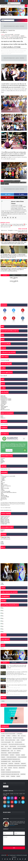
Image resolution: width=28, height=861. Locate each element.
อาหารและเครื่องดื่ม (22, 746)
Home (2, 34)
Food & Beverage (22, 757)
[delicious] (22, 1)
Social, (10, 53)
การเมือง (3, 735)
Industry (23, 763)
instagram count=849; (5, 522)
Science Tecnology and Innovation (10, 774)
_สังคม (2, 493)
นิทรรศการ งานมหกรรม (18, 737)
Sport (7, 776)
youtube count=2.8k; (5, 519)
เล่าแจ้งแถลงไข (4, 499)
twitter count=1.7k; (4, 517)
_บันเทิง (2, 487)
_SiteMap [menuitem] (2, 408)
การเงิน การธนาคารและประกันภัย (8, 733)
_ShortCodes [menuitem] (3, 407)
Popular (14, 662)
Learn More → (13, 825)
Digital (19, 750)
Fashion (2, 543)
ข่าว (1, 475)
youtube (2, 460)
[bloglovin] (13, 1)
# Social (6, 183)
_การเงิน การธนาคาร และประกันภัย (8, 476)
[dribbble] (14, 1)
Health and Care (16, 761)
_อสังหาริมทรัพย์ (4, 495)
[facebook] (5, 1)
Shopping (23, 774)
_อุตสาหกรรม (3, 497)
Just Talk (2, 37)
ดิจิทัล (2, 737)
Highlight (22, 35)
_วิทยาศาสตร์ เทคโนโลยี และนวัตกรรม (8, 492)
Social (7, 37)
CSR (12, 750)
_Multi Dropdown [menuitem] (4, 406)
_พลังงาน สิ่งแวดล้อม (5, 488)
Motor (10, 767)
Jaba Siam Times (6, 537)
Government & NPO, (20, 52)
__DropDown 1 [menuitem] (4, 401)
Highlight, (3, 53)
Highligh (11, 763)
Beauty (2, 542)
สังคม (2, 746)
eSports (12, 755)
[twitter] (7, 1)
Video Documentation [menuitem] (5, 409)
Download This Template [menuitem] (6, 398)
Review (3, 769)
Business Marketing (18, 748)
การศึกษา (8, 735)
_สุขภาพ (2, 494)
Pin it (9, 197)
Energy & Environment (13, 752)
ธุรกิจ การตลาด (8, 737)
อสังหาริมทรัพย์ (13, 746)
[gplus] (9, 1)
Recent (5, 662)
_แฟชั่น (2, 489)
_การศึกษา (3, 479)
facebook (23, 275)
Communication (5, 750)
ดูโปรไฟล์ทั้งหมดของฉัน (5, 539)
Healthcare (4, 763)
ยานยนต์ (22, 740)
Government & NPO (15, 35)
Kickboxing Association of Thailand (17, 765)
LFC (2, 767)
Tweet (9, 194)
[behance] (18, 1)
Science (8, 769)
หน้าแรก (2, 642)
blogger (5, 275)
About (2, 416)
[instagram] (20, 1)
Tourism (13, 776)
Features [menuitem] (2, 405)
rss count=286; (4, 523)
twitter (2, 459)
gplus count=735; (4, 518)
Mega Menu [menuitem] (3, 396)
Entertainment (5, 755)
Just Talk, (6, 53)
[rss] (16, 1)
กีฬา (19, 735)
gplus (2, 462)
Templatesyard (12, 855)
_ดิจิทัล (2, 483)
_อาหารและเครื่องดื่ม (5, 496)
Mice (5, 767)
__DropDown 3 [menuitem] (4, 403)
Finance (3, 757)
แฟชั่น (18, 740)
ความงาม (23, 735)
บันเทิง (2, 740)
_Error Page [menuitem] (3, 404)
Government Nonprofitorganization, (8, 52)
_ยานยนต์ (2, 490)
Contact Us (3, 418)
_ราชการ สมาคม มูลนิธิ (5, 491)
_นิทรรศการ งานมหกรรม (6, 486)
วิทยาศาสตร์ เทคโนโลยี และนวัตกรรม (16, 744)
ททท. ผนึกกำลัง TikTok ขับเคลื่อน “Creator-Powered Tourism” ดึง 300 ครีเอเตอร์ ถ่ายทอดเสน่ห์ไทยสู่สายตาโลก (16, 691)
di (14, 750)
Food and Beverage (11, 757)
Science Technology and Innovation (10, 772)
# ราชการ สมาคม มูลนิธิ (8, 181)
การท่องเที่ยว (19, 733)
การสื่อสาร (14, 735)
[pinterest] (11, 1)
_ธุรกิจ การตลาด (4, 484)
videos (18, 776)
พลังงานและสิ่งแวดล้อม (10, 740)
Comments (23, 662)
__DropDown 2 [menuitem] (4, 402)
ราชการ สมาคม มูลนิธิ (9, 34)
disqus (13, 275)
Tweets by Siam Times (5, 469)
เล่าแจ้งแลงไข (4, 744)
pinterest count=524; (5, 520)
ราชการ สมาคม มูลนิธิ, (21, 50)
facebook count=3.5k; (5, 516)
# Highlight (22, 182)
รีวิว (1, 500)
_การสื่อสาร (3, 480)
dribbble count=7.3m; (5, 521)
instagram (3, 461)
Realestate (22, 767)
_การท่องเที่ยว (3, 477)
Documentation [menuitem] (4, 397)
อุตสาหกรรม (3, 748)
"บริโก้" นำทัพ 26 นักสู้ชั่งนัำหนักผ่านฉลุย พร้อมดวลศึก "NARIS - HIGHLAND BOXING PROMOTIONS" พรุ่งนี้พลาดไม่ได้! (13, 243)
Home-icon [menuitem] (3, 395)
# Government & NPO (15, 182)
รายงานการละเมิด (5, 360)
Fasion (23, 755)
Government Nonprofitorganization (10, 759)
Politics (15, 767)
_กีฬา (2, 481)
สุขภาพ (6, 746)
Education (4, 752)
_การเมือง (2, 478)
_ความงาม (3, 482)
